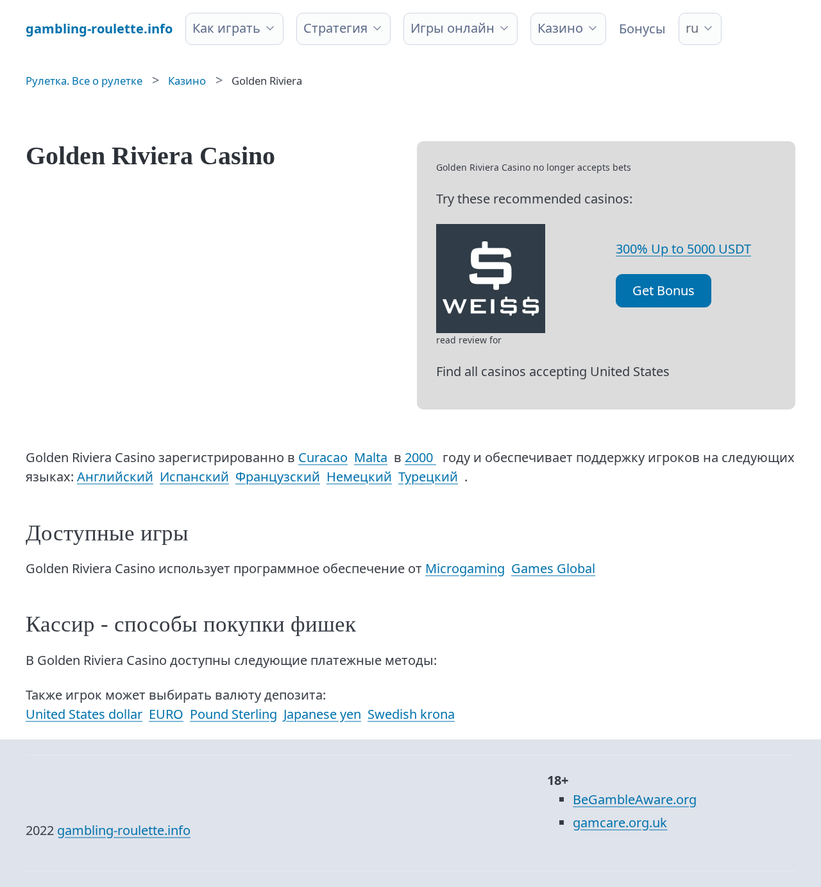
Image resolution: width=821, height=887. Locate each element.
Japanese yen (322, 714)
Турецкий (428, 476)
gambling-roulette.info (123, 830)
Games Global (553, 568)
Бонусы (642, 28)
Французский (277, 476)
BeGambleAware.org (635, 799)
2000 (420, 457)
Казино (560, 28)
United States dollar (84, 714)
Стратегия (335, 28)
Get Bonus (663, 290)
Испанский (194, 476)
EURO (166, 714)
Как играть (226, 28)
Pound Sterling (233, 714)
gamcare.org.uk (620, 822)
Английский (115, 476)
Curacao (323, 457)
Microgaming (465, 568)
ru (692, 28)
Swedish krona (411, 714)
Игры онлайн (452, 28)
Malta (370, 457)
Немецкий (359, 476)
